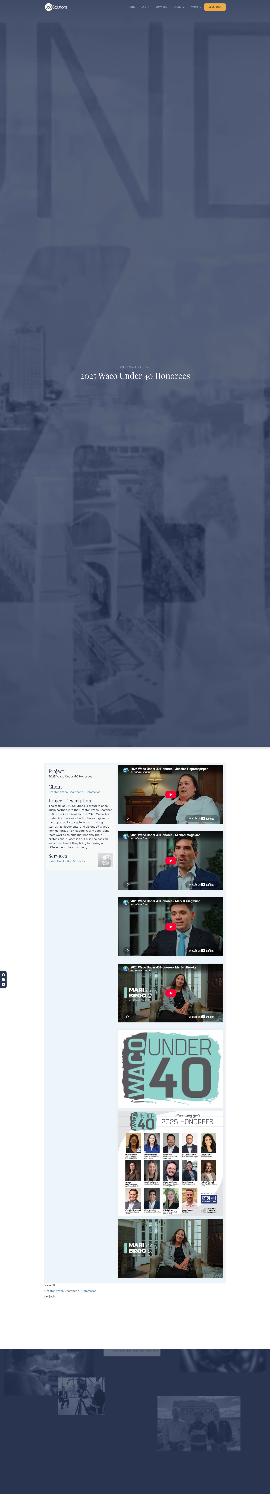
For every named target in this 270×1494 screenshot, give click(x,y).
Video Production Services (66, 861)
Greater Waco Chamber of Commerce (74, 792)
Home (131, 6)
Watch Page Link (129, 825)
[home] (56, 7)
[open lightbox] (170, 1069)
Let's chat (214, 6)
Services (161, 6)
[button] (179, 7)
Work (145, 6)
